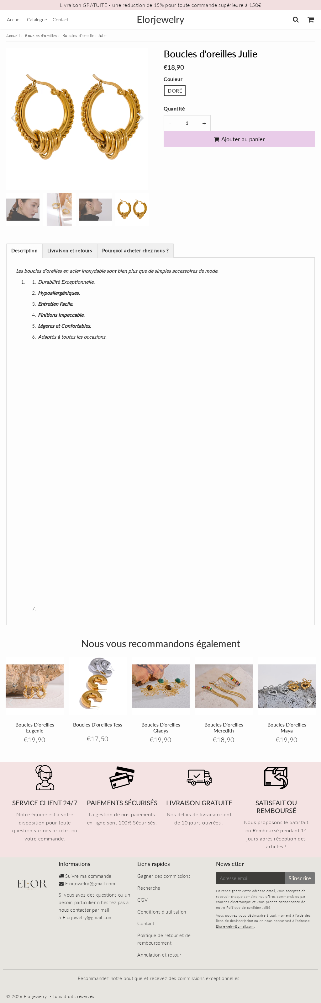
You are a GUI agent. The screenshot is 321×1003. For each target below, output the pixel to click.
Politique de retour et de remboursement (164, 939)
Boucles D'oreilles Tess (97, 724)
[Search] (296, 19)
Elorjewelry (160, 19)
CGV (142, 900)
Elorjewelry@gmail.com (235, 926)
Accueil (14, 19)
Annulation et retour (159, 954)
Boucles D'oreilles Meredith (223, 727)
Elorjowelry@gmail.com (90, 883)
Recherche (148, 888)
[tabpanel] (132, 209)
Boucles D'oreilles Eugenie (34, 727)
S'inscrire (299, 878)
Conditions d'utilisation (161, 911)
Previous (13, 117)
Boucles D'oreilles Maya (286, 727)
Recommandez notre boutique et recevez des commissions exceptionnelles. (159, 978)
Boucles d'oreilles (41, 35)
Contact (60, 19)
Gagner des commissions (163, 876)
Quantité (174, 108)
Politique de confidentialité (248, 907)
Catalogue (37, 19)
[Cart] (310, 19)
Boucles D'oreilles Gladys (160, 727)
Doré (175, 91)
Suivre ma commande (88, 876)
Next (140, 117)
